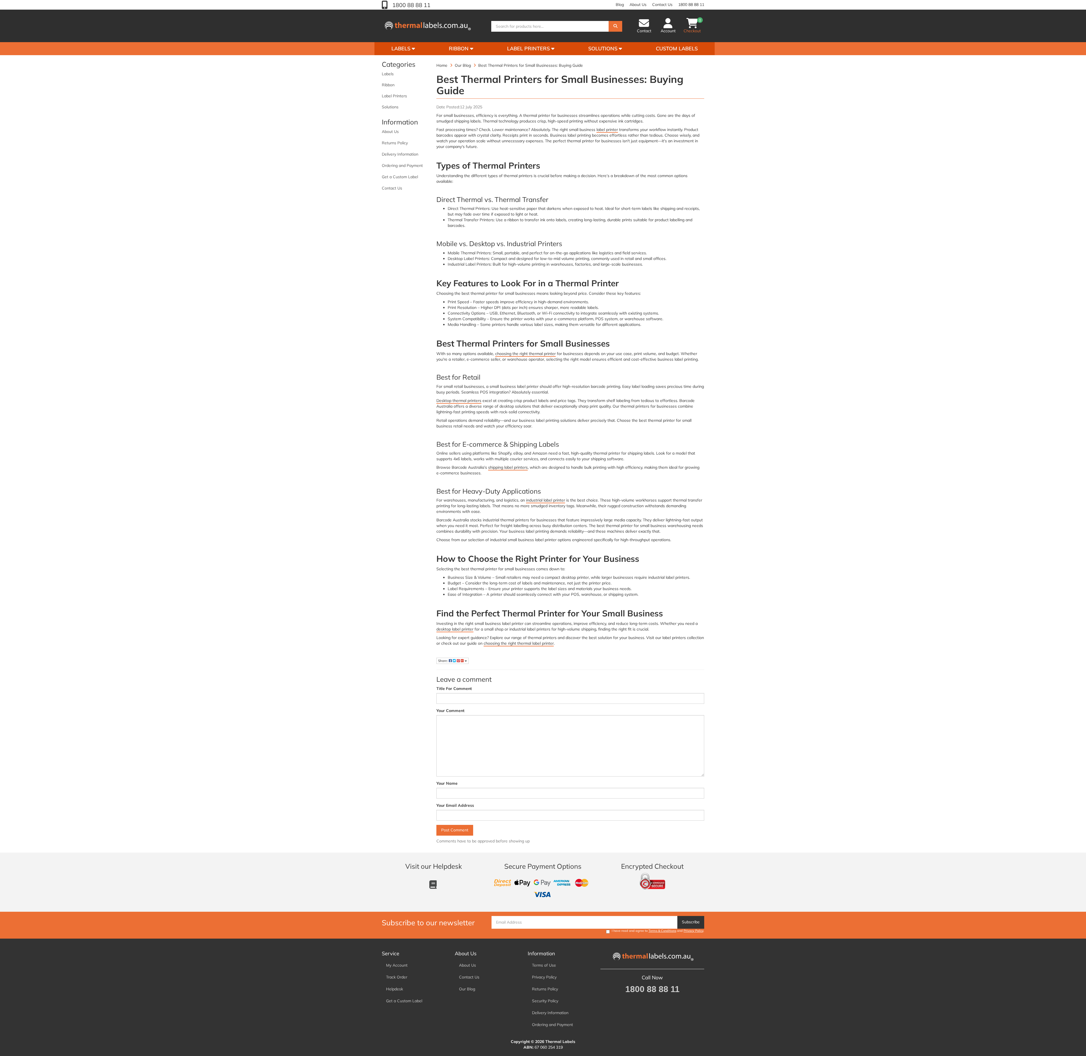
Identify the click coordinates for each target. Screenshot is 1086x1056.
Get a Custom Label (400, 176)
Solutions (603, 48)
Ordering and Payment (402, 165)
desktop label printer (454, 629)
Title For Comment (454, 688)
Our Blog (467, 989)
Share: (443, 661)
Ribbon (459, 48)
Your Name (447, 783)
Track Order (396, 977)
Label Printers (529, 48)
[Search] (615, 26)
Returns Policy (395, 142)
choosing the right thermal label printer (519, 643)
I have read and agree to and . (658, 931)
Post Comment (454, 830)
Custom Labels (677, 48)
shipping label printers (508, 467)
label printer (607, 129)
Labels (401, 48)
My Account (397, 965)
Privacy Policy (693, 931)
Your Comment (450, 710)
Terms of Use (544, 965)
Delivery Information (400, 154)
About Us (638, 4)
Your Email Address (455, 805)
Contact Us (662, 4)
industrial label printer (545, 500)
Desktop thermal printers (458, 400)
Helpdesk (394, 989)
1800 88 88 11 (410, 4)
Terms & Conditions (662, 931)
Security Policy (545, 1000)
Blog (620, 4)
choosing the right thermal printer (525, 353)
